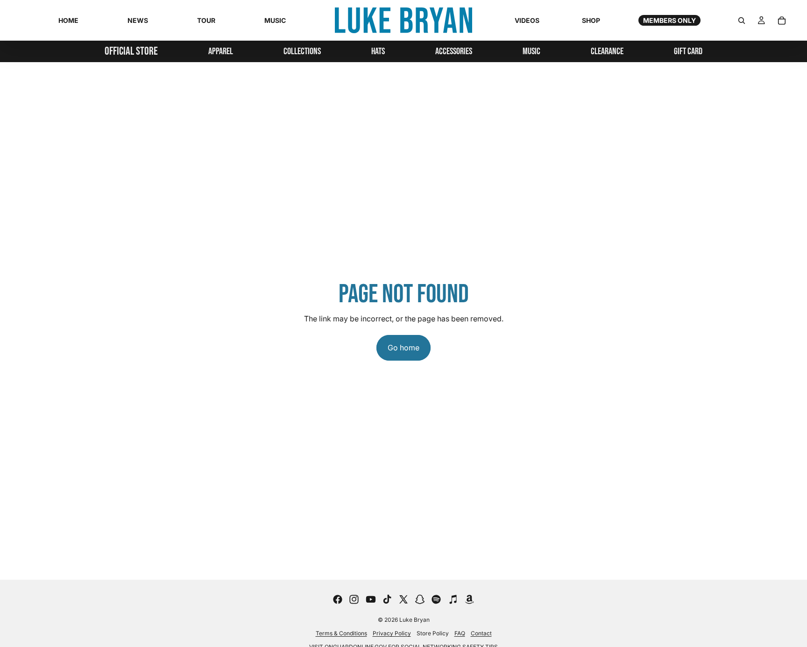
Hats (378, 51)
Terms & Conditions (341, 633)
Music (531, 51)
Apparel (220, 51)
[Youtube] (370, 599)
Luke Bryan (414, 619)
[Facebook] (337, 599)
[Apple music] (453, 599)
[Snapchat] (419, 599)
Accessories (453, 51)
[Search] (741, 20)
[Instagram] (354, 599)
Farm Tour (302, 122)
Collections (302, 51)
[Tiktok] (387, 599)
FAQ (459, 633)
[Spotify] (436, 599)
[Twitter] (403, 599)
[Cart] (782, 20)
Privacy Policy (392, 633)
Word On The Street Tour (302, 78)
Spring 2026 (302, 109)
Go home (403, 347)
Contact (481, 633)
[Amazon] (469, 599)
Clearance (607, 51)
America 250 (302, 96)
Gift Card (688, 51)
